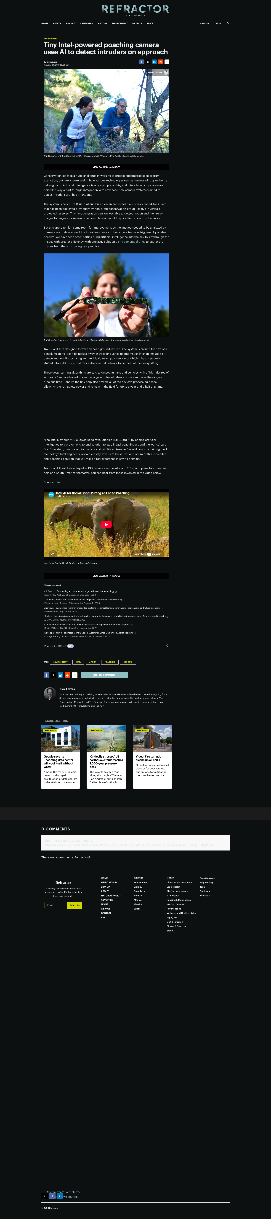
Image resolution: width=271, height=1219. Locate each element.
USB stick (68, 363)
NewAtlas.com (207, 878)
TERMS (104, 904)
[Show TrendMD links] (167, 645)
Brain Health (173, 886)
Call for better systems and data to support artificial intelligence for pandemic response (87, 624)
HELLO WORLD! (109, 882)
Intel (58, 482)
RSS (103, 917)
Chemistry (139, 891)
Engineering (206, 882)
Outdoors (205, 891)
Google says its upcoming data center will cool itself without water (58, 762)
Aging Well (172, 917)
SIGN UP (204, 23)
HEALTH (57, 23)
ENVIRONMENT (120, 23)
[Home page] (135, 9)
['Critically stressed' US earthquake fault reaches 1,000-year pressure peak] (106, 738)
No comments (107, 675)
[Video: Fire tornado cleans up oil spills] (152, 738)
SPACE (150, 23)
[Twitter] (148, 61)
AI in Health (173, 895)
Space (137, 908)
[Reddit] (160, 61)
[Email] (167, 61)
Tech (202, 886)
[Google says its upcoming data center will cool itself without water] (60, 738)
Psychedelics (174, 908)
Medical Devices (175, 904)
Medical (138, 900)
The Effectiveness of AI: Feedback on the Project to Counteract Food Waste (81, 599)
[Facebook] (141, 61)
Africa (92, 662)
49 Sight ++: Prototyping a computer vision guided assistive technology (79, 591)
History (138, 895)
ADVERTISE (107, 900)
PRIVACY (105, 908)
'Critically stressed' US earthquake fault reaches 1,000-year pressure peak (106, 762)
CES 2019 (128, 662)
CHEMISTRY (86, 23)
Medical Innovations (177, 891)
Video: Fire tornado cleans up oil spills (148, 758)
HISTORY (102, 23)
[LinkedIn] (154, 61)
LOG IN (217, 23)
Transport (205, 895)
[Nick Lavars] (50, 693)
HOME (44, 23)
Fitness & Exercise (176, 926)
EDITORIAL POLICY (111, 895)
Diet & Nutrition (175, 921)
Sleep (170, 930)
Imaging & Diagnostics (179, 900)
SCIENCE (138, 878)
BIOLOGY (71, 23)
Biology (138, 886)
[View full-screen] (166, 73)
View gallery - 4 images (106, 167)
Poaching (110, 662)
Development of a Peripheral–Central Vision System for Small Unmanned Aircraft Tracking (88, 632)
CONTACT (106, 913)
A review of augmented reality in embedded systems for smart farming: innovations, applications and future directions (102, 608)
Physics (138, 904)
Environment (51, 39)
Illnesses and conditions (179, 882)
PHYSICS (137, 23)
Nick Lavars (67, 689)
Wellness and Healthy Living (182, 913)
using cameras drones (130, 241)
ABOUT (105, 891)
